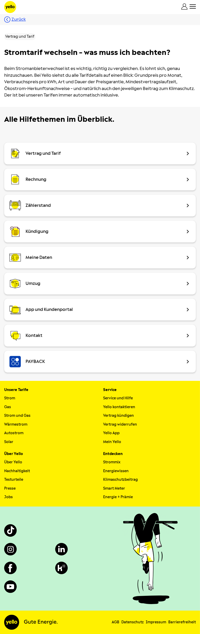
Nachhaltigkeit (17, 471)
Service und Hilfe (118, 398)
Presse (10, 488)
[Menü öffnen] (193, 6)
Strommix (111, 462)
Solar (8, 441)
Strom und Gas (17, 415)
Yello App (111, 433)
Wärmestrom (15, 424)
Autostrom (13, 433)
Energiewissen (116, 471)
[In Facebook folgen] (10, 568)
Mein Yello (112, 441)
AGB (115, 622)
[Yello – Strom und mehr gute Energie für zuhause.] (10, 7)
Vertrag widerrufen (120, 424)
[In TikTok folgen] (10, 530)
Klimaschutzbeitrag (120, 479)
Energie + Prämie (118, 497)
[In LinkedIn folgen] (61, 549)
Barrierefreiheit (182, 622)
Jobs (8, 497)
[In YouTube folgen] (10, 586)
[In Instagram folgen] (10, 549)
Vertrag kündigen (118, 415)
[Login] (184, 6)
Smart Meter (114, 488)
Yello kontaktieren (119, 407)
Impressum (156, 622)
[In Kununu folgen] (61, 568)
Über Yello (13, 462)
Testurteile (13, 479)
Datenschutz (132, 622)
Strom (9, 398)
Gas (7, 407)
